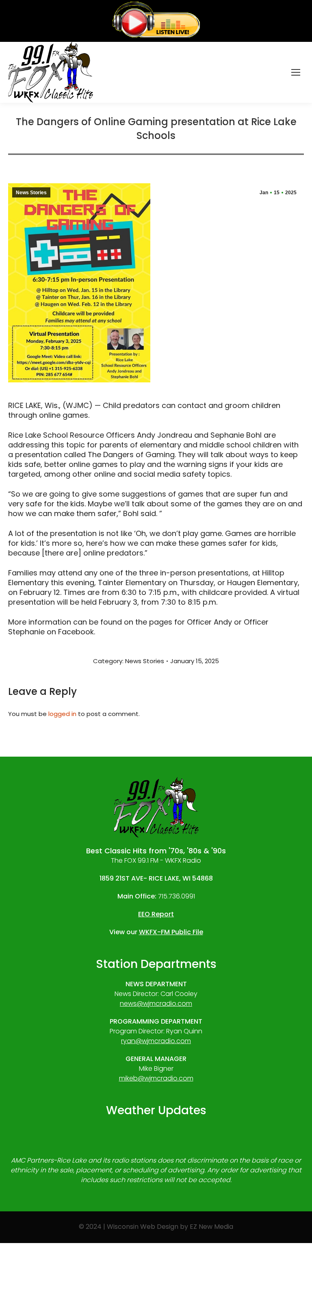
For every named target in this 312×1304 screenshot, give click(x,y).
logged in (62, 713)
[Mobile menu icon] (296, 72)
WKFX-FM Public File (171, 932)
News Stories (31, 192)
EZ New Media (211, 1226)
